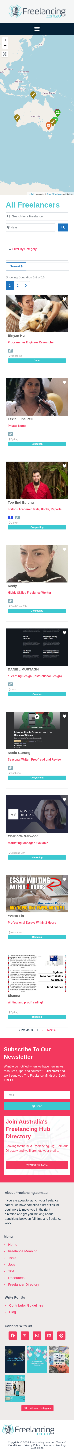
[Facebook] (13, 1335)
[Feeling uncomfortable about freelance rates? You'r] (59, 1359)
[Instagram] (37, 1335)
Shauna (14, 996)
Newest (15, 266)
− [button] (5, 45)
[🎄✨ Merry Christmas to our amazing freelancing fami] (37, 1359)
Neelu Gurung (19, 753)
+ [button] (5, 40)
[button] (37, 29)
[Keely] (57, 113)
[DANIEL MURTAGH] (17, 118)
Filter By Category (24, 249)
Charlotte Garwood (23, 836)
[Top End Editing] (33, 95)
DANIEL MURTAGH (23, 669)
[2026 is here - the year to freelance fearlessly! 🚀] (15, 1359)
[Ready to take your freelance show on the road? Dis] (15, 1388)
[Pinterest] (61, 1335)
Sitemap (47, 1445)
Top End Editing (21, 502)
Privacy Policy (32, 1445)
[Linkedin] (49, 1335)
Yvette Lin (16, 916)
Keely (12, 586)
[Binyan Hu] (48, 126)
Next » (51, 1030)
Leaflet (31, 193)
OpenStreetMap (54, 193)
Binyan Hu (16, 336)
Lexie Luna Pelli (21, 419)
